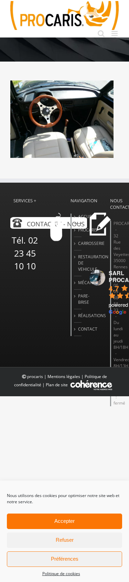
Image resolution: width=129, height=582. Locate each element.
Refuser (65, 540)
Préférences (64, 559)
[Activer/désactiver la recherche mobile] (101, 33)
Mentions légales (63, 376)
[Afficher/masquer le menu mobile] (115, 33)
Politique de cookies (61, 573)
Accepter (64, 521)
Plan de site (57, 385)
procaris (35, 376)
